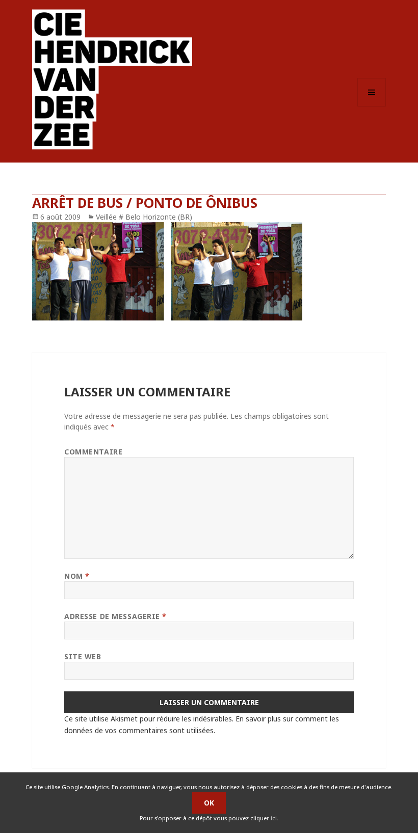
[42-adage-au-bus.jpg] (209, 271)
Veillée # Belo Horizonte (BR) (144, 217)
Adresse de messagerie (115, 616)
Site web (82, 656)
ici (274, 818)
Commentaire (93, 451)
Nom (77, 576)
